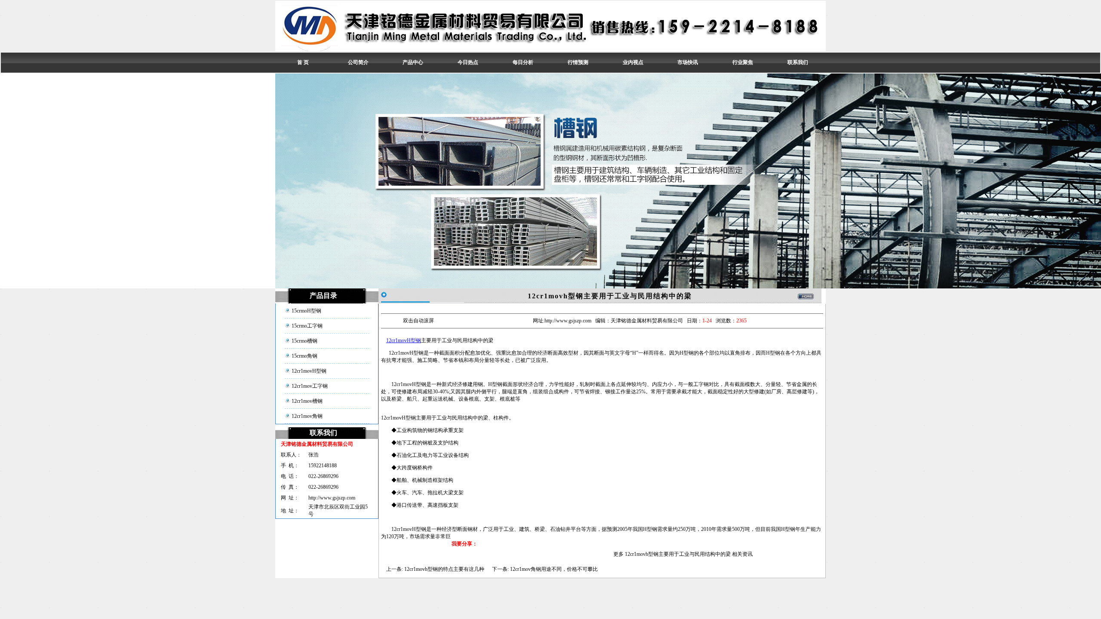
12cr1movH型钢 (403, 340)
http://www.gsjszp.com (331, 498)
